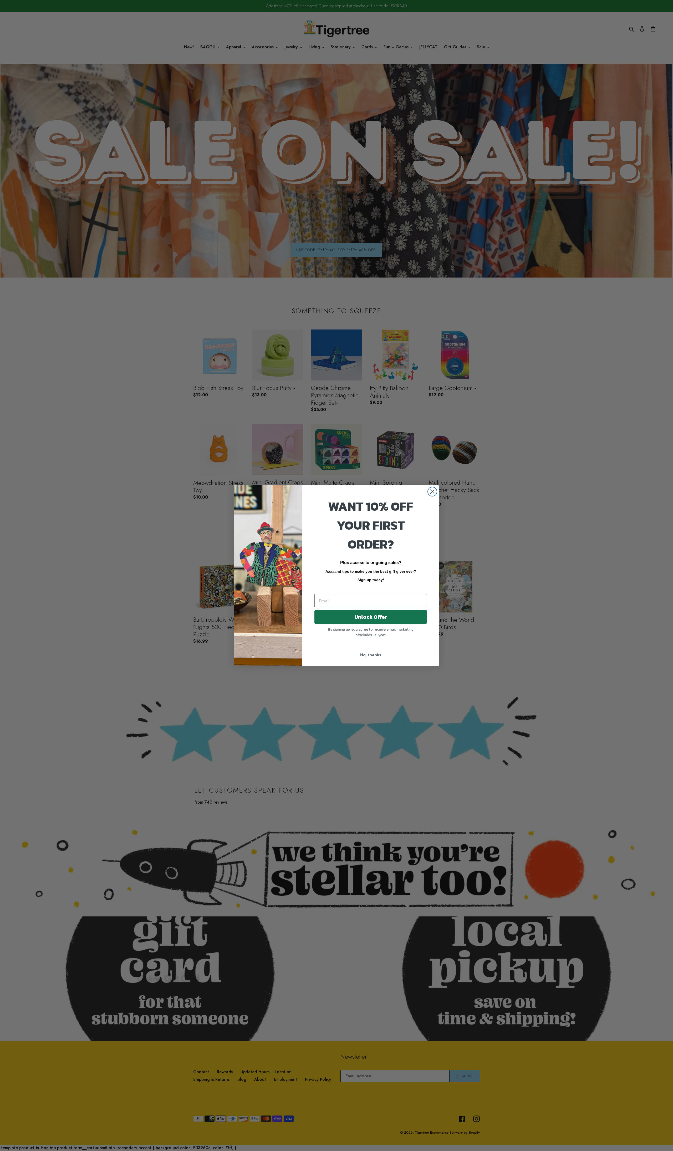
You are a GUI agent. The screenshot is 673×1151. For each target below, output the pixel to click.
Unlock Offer (370, 617)
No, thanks (370, 655)
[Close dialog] (432, 491)
